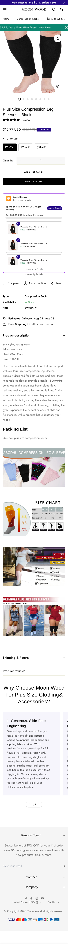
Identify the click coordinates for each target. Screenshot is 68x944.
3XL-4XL (25, 147)
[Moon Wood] (34, 10)
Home (6, 19)
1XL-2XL (10, 147)
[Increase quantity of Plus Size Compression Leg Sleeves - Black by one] (61, 161)
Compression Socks (28, 19)
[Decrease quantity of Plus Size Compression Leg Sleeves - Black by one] (21, 161)
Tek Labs (39, 274)
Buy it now (34, 181)
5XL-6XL (42, 147)
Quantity (8, 160)
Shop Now (48, 27)
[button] (11, 120)
